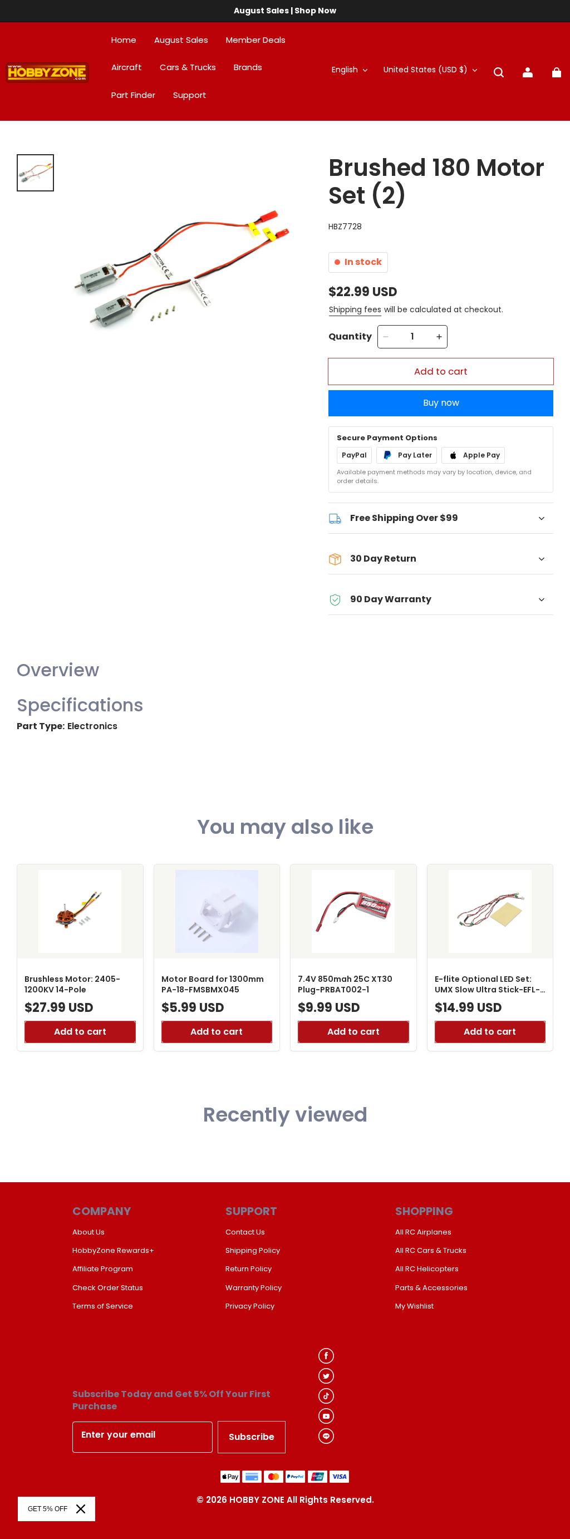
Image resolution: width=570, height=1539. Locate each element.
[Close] (80, 1508)
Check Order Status (107, 1288)
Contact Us (245, 1232)
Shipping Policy (252, 1251)
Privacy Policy (249, 1306)
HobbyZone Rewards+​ (113, 1251)
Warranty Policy (253, 1288)
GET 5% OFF (47, 1509)
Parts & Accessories (431, 1288)
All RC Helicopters (427, 1269)
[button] (499, 72)
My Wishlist (414, 1306)
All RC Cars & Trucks (430, 1251)
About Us (88, 1232)
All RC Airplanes (423, 1232)
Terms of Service (102, 1306)
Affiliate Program (102, 1269)
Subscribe (251, 1436)
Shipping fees (355, 309)
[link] (190, 96)
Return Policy (248, 1269)
